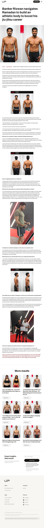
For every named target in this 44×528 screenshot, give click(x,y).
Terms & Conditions (8, 497)
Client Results (9, 66)
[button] (41, 1)
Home (3, 66)
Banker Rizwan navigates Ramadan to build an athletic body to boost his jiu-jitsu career (27, 66)
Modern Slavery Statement (9, 504)
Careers (24, 488)
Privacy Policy (7, 499)
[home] (4, 2)
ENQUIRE (36, 1)
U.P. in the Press (7, 490)
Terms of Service (32, 518)
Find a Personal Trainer (9, 488)
